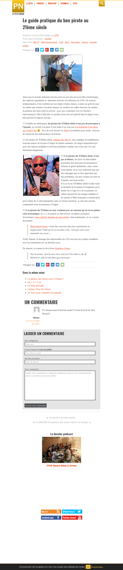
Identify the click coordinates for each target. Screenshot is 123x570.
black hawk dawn (49, 42)
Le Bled (29, 3)
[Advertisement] (61, 488)
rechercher (102, 3)
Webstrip (52, 3)
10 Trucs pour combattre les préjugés (44, 292)
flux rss (45, 511)
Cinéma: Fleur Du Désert (39, 289)
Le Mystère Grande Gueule (62, 417)
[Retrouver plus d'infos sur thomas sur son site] (37, 312)
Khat (66, 130)
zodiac (26, 45)
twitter (42, 50)
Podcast (40, 3)
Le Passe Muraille (36, 285)
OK (88, 567)
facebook (37, 50)
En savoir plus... (97, 567)
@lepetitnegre (69, 511)
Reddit (57, 50)
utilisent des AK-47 (62, 139)
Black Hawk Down (39, 226)
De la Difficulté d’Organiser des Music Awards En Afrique (60, 422)
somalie (93, 42)
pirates (85, 42)
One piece (75, 42)
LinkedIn (52, 50)
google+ (47, 50)
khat (67, 42)
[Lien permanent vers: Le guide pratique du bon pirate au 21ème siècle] (61, 91)
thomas (36, 318)
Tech (75, 3)
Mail (62, 50)
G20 (61, 42)
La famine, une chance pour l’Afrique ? (46, 279)
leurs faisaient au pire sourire (52, 217)
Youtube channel (69, 517)
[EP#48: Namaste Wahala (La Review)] (61, 462)
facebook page (48, 517)
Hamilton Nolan (62, 248)
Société (48, 38)
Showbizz (65, 3)
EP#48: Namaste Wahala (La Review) (61, 465)
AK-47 (36, 42)
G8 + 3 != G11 (34, 282)
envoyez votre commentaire (35, 405)
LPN (56, 35)
